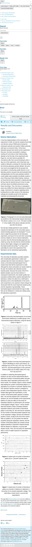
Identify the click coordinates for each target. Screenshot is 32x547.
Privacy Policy (25, 538)
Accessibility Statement (15, 539)
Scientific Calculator (7, 83)
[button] (5, 94)
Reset (2, 43)
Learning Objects (18, 121)
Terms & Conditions (5, 539)
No (8, 523)
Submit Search (4, 32)
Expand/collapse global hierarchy (2, 122)
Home (7, 121)
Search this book (4, 28)
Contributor (5, 504)
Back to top (3, 510)
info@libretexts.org (17, 541)
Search (3, 545)
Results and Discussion (14, 499)
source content (13, 504)
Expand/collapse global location (30, 121)
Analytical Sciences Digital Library (14, 133)
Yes (3, 523)
